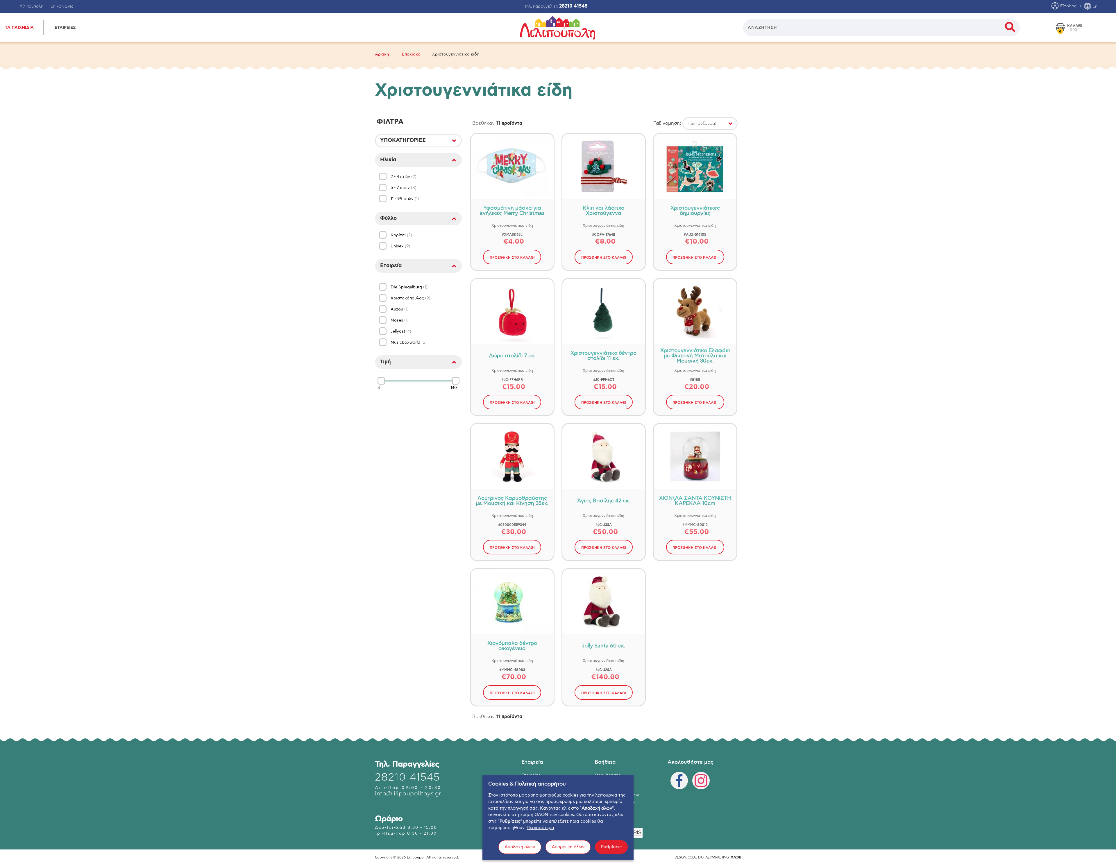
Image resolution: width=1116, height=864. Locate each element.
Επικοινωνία (62, 6)
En (1094, 6)
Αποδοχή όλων (520, 847)
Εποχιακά (411, 54)
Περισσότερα (540, 828)
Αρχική (382, 54)
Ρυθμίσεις (611, 847)
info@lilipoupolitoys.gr (408, 794)
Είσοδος (1067, 6)
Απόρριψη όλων (568, 847)
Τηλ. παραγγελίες (556, 6)
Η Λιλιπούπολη (29, 6)
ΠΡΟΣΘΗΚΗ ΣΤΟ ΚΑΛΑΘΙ (512, 257)
